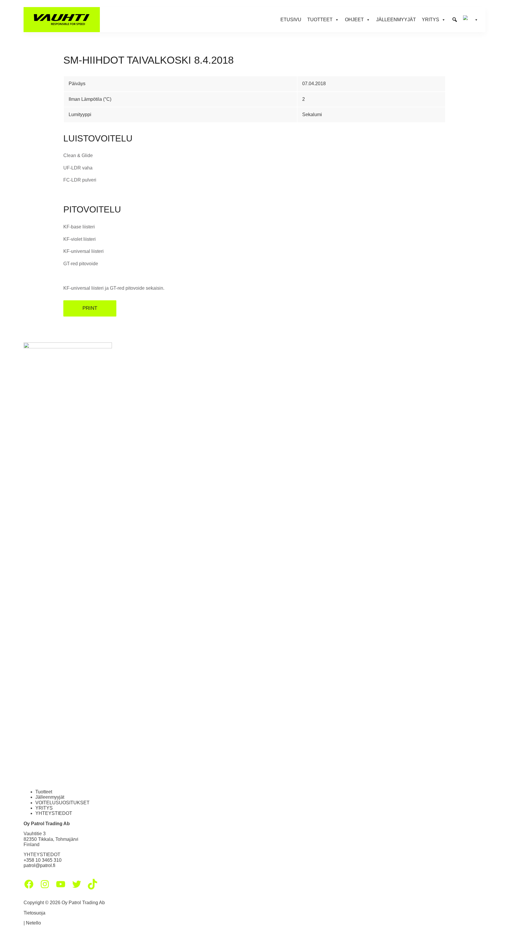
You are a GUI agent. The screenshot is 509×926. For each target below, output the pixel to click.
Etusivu (290, 19)
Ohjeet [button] (354, 19)
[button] (455, 20)
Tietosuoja (34, 912)
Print (89, 308)
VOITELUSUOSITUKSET (62, 802)
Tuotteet (43, 791)
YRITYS (44, 807)
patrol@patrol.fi (39, 865)
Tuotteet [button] (320, 19)
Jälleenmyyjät (396, 19)
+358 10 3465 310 (43, 860)
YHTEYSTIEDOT (53, 813)
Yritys (430, 19)
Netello (33, 922)
